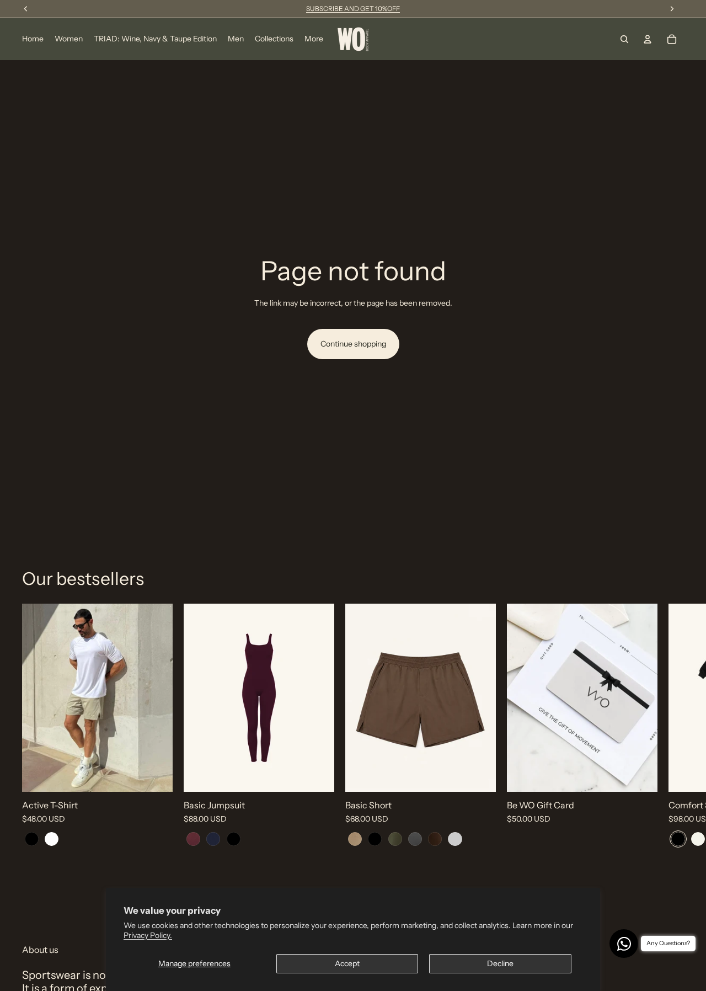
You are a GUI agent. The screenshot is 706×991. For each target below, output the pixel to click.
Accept (347, 963)
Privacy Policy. (148, 935)
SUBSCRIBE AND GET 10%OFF (353, 8)
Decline (500, 963)
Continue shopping (353, 344)
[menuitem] (314, 39)
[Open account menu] (647, 39)
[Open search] (624, 39)
